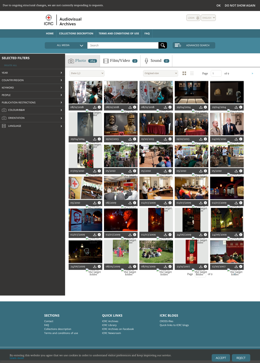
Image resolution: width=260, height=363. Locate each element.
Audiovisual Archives (71, 21)
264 (92, 61)
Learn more (17, 358)
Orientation (16, 118)
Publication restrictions (19, 102)
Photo (84, 60)
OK (218, 5)
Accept (221, 358)
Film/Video (122, 60)
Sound (158, 60)
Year (5, 72)
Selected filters (16, 58)
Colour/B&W (16, 110)
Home (50, 33)
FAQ (147, 33)
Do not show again (240, 5)
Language (14, 125)
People (6, 95)
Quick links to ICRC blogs (174, 325)
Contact (48, 321)
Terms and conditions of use (119, 33)
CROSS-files (166, 321)
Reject (240, 358)
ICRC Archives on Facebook (118, 329)
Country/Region (13, 80)
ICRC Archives (110, 321)
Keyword (8, 87)
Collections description (76, 33)
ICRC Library (109, 325)
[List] (192, 73)
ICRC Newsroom (111, 333)
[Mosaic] (184, 73)
